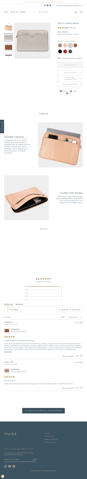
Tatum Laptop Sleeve (19, 331)
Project (23, 12)
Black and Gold (60, 51)
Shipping (60, 34)
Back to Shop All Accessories (45, 410)
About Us (14, 12)
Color (66, 41)
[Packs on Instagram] (5, 466)
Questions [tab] (19, 304)
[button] (67, 28)
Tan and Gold (75, 45)
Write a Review (72, 310)
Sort (63, 317)
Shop (6, 12)
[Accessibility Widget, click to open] (2, 476)
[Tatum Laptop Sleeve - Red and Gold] (20, 260)
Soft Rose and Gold (60, 45)
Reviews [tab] (8, 304)
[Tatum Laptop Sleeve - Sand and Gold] (9, 260)
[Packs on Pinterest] (14, 466)
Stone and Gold (70, 45)
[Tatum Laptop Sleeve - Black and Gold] (17, 260)
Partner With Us (50, 442)
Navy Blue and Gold (70, 51)
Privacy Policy (49, 436)
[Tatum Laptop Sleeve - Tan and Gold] (15, 260)
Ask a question (70, 84)
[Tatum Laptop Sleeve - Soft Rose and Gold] (6, 260)
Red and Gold (65, 51)
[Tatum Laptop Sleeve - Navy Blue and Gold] (13, 262)
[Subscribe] (34, 459)
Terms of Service (17, 454)
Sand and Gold (65, 45)
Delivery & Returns (51, 439)
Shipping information (70, 78)
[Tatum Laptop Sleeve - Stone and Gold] (12, 260)
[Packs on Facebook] (9, 466)
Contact (47, 433)
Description (70, 72)
